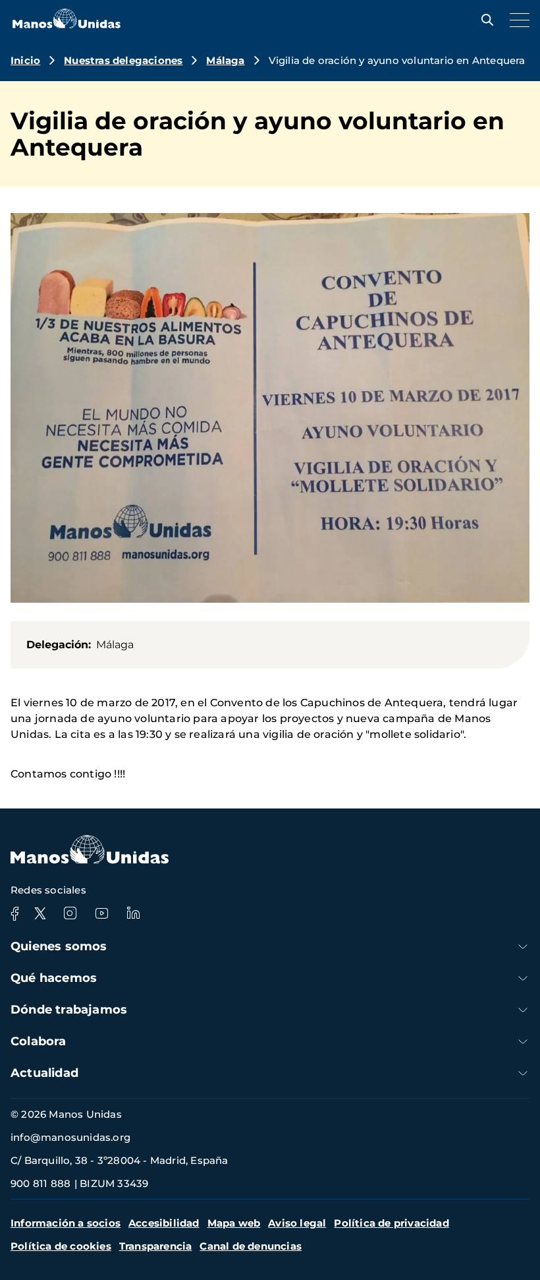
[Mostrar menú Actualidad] (522, 1073)
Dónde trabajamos (69, 1009)
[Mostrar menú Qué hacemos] (522, 978)
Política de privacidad (391, 1223)
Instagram (70, 913)
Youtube (101, 913)
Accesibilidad (164, 1223)
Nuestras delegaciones (123, 60)
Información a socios (66, 1223)
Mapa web (234, 1223)
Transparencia (155, 1246)
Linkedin (133, 913)
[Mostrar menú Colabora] (522, 1042)
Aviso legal (297, 1223)
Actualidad (44, 1073)
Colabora (39, 1041)
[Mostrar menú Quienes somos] (522, 947)
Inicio (25, 60)
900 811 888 (40, 1183)
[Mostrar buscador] (484, 19)
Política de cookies (61, 1246)
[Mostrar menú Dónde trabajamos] (522, 1010)
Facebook (14, 913)
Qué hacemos (54, 978)
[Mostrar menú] (516, 20)
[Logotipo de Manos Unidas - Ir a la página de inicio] (66, 24)
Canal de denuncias (251, 1246)
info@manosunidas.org (70, 1137)
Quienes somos (59, 946)
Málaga (225, 60)
